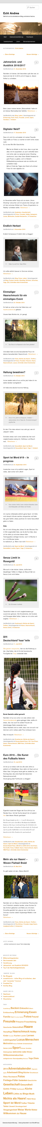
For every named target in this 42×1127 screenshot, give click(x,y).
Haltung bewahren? (14, 372)
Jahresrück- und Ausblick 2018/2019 (15, 965)
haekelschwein (8, 41)
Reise (33, 1099)
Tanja (15, 653)
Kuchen (17, 1035)
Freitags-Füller (10, 1080)
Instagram (33, 214)
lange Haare (33, 924)
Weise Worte (24, 1109)
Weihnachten (7, 1052)
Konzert (11, 1036)
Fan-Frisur (34, 741)
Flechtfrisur (19, 924)
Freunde (21, 117)
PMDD (29, 1099)
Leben (18, 41)
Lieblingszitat (9, 1039)
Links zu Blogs (21, 1093)
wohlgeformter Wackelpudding (13, 1058)
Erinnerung (6, 117)
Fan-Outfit (6, 848)
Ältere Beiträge (9, 54)
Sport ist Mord (27, 446)
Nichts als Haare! (24, 359)
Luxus (5, 216)
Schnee (19, 1043)
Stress (23, 1048)
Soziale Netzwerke (21, 216)
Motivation (11, 216)
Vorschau (35, 280)
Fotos (16, 117)
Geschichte (32, 1080)
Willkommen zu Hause (14, 1113)
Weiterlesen (32, 111)
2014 (5, 1068)
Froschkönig (30, 1021)
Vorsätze (6, 120)
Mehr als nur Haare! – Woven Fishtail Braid (15, 860)
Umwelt (12, 1106)
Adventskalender (19, 1068)
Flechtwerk (29, 37)
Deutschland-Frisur (21, 741)
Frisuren (28, 361)
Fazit (12, 117)
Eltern (31, 1008)
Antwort (13, 120)
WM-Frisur (21, 743)
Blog (16, 115)
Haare (34, 361)
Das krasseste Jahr (9, 960)
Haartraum (6, 994)
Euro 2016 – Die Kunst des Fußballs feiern (15, 756)
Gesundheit (18, 446)
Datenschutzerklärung (16, 37)
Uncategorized (21, 1106)
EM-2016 (19, 846)
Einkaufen (24, 1008)
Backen (15, 1008)
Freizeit (11, 280)
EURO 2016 (26, 846)
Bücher (26, 1072)
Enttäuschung (8, 1012)
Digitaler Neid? (11, 129)
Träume (31, 1102)
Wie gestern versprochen (11, 648)
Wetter (29, 1052)
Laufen (13, 548)
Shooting (22, 280)
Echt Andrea (11, 13)
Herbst (16, 280)
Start (5, 37)
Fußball (16, 848)
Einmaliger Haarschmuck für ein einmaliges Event (15, 295)
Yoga (4, 282)
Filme (5, 1076)
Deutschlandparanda (10, 720)
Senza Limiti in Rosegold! (11, 559)
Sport (31, 117)
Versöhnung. (7, 963)
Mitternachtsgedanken (10, 958)
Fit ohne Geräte (18, 1017)
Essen (33, 1012)
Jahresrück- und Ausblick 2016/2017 (14, 63)
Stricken (28, 280)
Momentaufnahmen (29, 41)
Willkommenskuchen (13, 1055)
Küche (28, 1088)
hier (4, 815)
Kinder (6, 1035)
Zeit (8, 282)
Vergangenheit (10, 1109)
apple (4, 1072)
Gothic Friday (9, 1088)
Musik (15, 1043)
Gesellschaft (26, 212)
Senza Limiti (7, 627)
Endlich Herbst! (12, 225)
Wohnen (25, 1058)
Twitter (6, 1106)
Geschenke (7, 1027)
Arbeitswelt (12, 1072)
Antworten (32, 216)
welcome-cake (19, 1051)
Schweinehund (27, 1044)
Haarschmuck (7, 363)
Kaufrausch (18, 623)
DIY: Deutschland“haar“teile (16, 638)
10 (36, 130)
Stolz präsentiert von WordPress (29, 1123)
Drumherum (19, 739)
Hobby (28, 214)
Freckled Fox (7, 983)
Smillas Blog (7, 986)
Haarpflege (7, 1031)
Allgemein (34, 1069)
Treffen (33, 359)
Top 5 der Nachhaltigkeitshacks (14, 968)
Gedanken (18, 212)
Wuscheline (7, 999)
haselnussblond (8, 996)
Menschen (32, 1039)
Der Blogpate (7, 976)
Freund (35, 1016)
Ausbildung (6, 1008)
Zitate (36, 1058)
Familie (6, 1016)
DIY (29, 741)
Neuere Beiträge (33, 54)
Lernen (27, 117)
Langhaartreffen (8, 926)
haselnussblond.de (9, 309)
